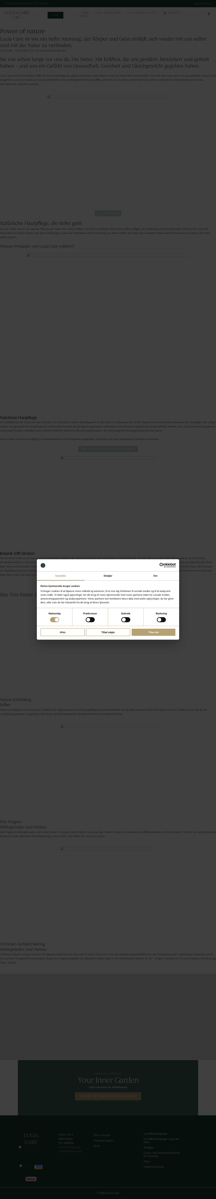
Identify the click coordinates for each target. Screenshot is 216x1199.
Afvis (62, 632)
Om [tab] (155, 575)
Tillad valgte (108, 632)
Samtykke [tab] (60, 575)
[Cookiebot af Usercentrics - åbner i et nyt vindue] (162, 565)
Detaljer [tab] (108, 575)
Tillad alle (153, 632)
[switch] (90, 619)
